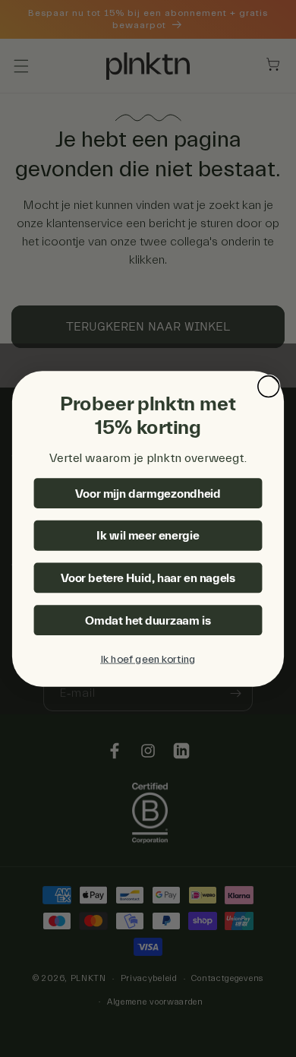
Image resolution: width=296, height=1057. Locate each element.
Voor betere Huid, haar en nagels (148, 577)
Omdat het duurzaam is (148, 620)
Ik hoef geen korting (148, 659)
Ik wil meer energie (147, 536)
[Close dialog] (268, 386)
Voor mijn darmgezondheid (148, 493)
